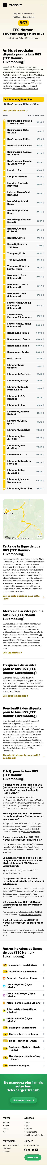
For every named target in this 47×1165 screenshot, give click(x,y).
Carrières (28, 1128)
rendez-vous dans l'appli (31, 914)
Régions (6, 1122)
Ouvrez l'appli (26, 575)
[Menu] (42, 5)
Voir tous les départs (14, 695)
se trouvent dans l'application (25, 88)
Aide (4, 1132)
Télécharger (33, 1157)
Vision (27, 1122)
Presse (5, 1128)
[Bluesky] (29, 1150)
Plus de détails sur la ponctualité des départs (21, 756)
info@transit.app (31, 1145)
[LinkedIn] (36, 1150)
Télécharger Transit (22, 1100)
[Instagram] (25, 1150)
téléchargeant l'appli (31, 831)
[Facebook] (33, 1150)
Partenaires (9, 1141)
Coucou (6, 1118)
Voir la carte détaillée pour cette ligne (21, 597)
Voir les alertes (11, 652)
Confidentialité (30, 1132)
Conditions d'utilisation (34, 1135)
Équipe (27, 1125)
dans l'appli (28, 847)
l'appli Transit (14, 691)
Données (6, 1151)
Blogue (6, 1125)
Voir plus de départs (14, 110)
